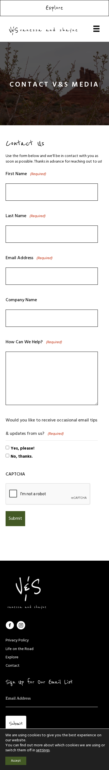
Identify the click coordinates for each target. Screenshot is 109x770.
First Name (26, 174)
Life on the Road (20, 649)
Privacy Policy (17, 640)
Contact (13, 666)
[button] (10, 625)
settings (42, 750)
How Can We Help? (34, 342)
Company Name (21, 300)
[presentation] (48, 494)
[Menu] (96, 29)
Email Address (29, 258)
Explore (12, 657)
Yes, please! (22, 448)
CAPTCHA (15, 474)
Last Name (25, 216)
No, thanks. (22, 456)
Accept (16, 761)
